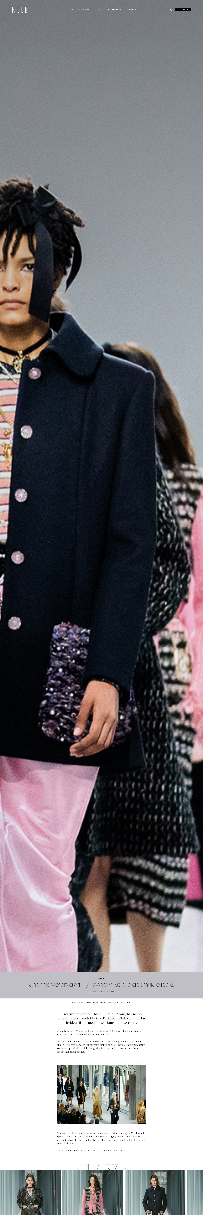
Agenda (131, 10)
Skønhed (83, 10)
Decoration (114, 10)
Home (74, 1002)
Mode (70, 10)
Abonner (183, 9)
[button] (126, 1169)
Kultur (98, 10)
